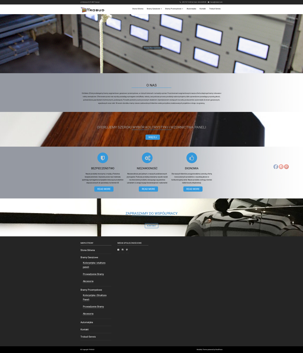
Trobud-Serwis (215, 9)
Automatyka (191, 9)
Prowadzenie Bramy (93, 274)
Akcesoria (88, 281)
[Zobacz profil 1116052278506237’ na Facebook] (118, 249)
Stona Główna (137, 9)
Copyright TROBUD (88, 349)
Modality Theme (202, 349)
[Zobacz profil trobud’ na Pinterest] (127, 249)
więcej (152, 137)
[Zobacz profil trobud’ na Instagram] (123, 249)
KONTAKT (151, 225)
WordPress (219, 349)
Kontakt (203, 9)
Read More (104, 189)
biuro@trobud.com (216, 2)
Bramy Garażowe (154, 9)
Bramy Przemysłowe (173, 9)
